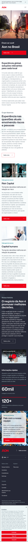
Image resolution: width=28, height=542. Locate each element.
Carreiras (4, 470)
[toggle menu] (25, 7)
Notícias (4, 476)
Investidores (5, 473)
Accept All (14, 539)
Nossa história (5, 467)
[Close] (26, 507)
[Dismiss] (25, 2)
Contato (4, 487)
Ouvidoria (4, 495)
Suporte (4, 484)
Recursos (16, 467)
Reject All (14, 536)
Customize (14, 532)
